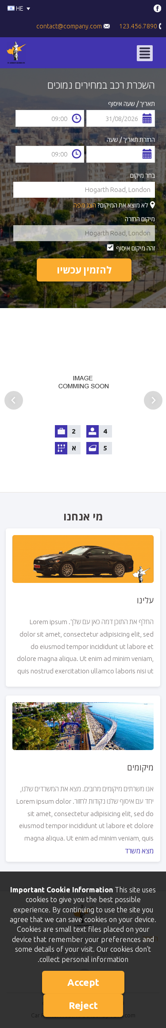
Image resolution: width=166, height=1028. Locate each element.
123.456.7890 (138, 26)
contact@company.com (69, 26)
